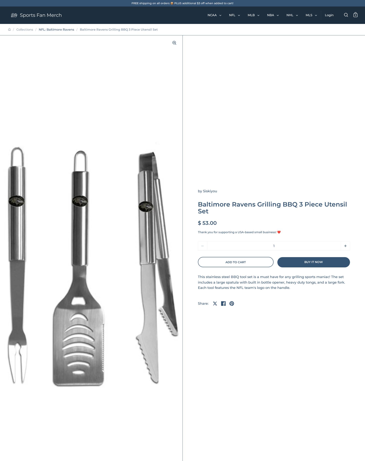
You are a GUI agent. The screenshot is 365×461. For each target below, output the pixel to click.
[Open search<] (346, 15)
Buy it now (313, 262)
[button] (345, 246)
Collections (24, 29)
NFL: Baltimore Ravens (56, 29)
